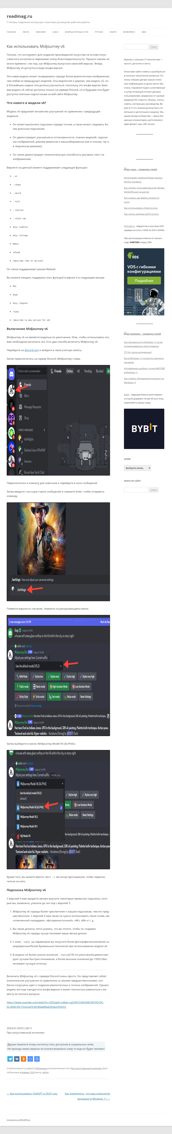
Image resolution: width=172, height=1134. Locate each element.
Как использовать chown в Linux (141, 207)
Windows (41, 32)
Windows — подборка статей (145, 334)
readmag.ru (19, 16)
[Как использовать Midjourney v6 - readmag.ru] (30, 1059)
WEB (144, 32)
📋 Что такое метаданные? (138, 352)
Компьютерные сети (76, 32)
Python (99, 32)
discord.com (32, 350)
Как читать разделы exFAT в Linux (141, 214)
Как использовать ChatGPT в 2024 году (32, 1093)
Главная (11, 32)
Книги (113, 32)
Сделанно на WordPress (18, 1119)
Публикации (41, 1068)
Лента (26, 32)
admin (45, 1072)
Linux (55, 32)
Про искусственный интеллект (86, 1068)
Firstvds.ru (129, 226)
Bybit (126, 394)
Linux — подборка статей (143, 169)
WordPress (129, 32)
